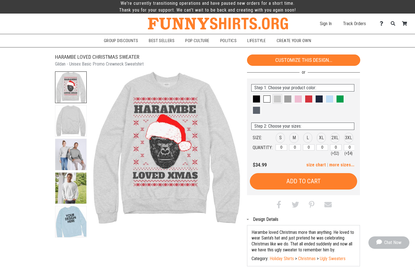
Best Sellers (161, 40)
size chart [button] (316, 164)
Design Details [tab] (265, 219)
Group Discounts (121, 40)
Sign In (326, 23)
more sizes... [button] (341, 164)
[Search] (394, 23)
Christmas (307, 258)
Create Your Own (294, 40)
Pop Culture (197, 40)
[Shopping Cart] (406, 23)
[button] (70, 87)
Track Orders (354, 23)
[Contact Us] (383, 23)
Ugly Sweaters (333, 258)
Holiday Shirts (282, 258)
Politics (228, 40)
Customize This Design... (303, 60)
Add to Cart (303, 181)
